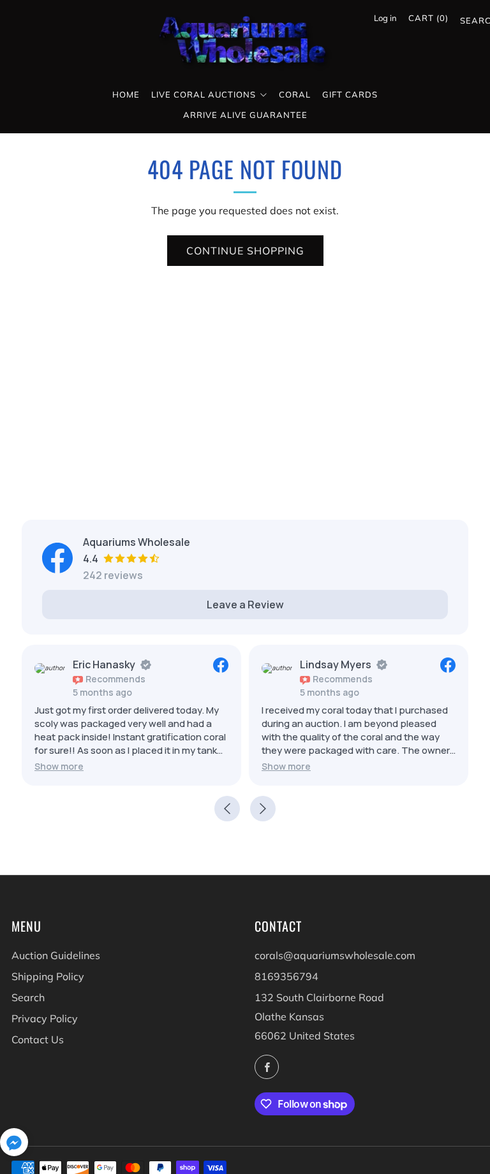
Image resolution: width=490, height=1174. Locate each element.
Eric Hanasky (104, 664)
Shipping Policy (47, 976)
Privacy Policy (44, 1018)
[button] (59, 766)
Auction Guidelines (55, 955)
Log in (385, 18)
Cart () (428, 18)
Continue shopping (245, 250)
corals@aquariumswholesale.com (335, 955)
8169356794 (286, 976)
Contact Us (37, 1039)
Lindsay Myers (335, 664)
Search (465, 23)
